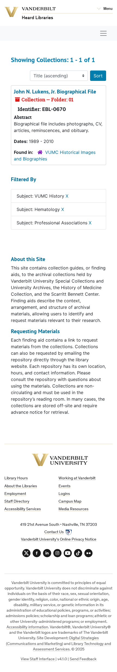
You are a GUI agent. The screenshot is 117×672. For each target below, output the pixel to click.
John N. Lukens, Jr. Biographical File (55, 91)
